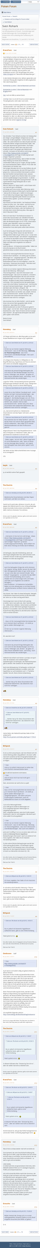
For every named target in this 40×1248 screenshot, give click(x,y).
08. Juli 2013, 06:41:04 (8, 468)
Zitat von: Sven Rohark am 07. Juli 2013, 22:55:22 (19, 343)
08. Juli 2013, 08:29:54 (8, 488)
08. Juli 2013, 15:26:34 (8, 1145)
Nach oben (5, 1232)
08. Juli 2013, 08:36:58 (8, 527)
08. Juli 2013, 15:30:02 (8, 1206)
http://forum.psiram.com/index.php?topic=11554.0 (19, 737)
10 (22, 44)
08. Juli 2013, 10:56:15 (8, 871)
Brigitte (5, 91)
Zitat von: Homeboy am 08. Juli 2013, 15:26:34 (19, 1211)
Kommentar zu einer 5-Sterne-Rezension (16, 89)
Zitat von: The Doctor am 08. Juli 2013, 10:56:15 (19, 921)
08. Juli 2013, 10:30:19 (8, 749)
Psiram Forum (8, 6)
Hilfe (11, 1244)
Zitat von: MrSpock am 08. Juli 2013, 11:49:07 (18, 1036)
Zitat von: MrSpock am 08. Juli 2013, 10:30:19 (18, 876)
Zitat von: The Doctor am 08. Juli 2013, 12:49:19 (19, 1087)
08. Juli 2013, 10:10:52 (8, 703)
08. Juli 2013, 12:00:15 (8, 956)
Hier (4, 95)
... (21, 44)
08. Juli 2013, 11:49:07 (8, 916)
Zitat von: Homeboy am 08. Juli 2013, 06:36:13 (19, 493)
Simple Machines (26, 1246)
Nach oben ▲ (26, 1244)
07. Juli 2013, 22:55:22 (8, 132)
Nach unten (5, 44)
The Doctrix (7, 485)
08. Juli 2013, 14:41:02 (8, 1082)
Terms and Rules (17, 1244)
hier (7, 99)
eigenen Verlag (21, 120)
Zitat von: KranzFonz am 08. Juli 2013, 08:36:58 (19, 708)
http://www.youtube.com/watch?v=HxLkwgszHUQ (15, 154)
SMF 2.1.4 (11, 1246)
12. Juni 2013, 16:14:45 (10, 53)
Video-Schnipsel (8, 74)
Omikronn (7, 953)
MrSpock (6, 746)
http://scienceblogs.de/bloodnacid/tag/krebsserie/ (19, 1014)
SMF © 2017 (18, 1246)
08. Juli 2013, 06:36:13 (8, 332)
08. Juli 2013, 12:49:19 (8, 1031)
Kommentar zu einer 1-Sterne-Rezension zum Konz (19, 86)
